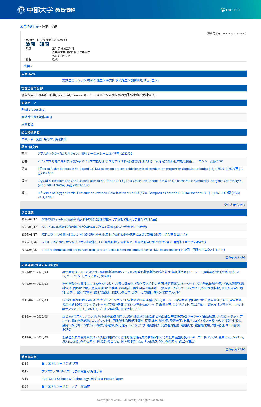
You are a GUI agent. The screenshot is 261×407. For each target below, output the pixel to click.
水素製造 (27, 124)
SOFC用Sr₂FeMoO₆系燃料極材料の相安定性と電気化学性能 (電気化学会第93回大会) (99, 219)
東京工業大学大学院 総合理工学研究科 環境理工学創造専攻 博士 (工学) (110, 80)
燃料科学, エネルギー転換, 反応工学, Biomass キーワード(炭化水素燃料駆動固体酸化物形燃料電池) (88, 95)
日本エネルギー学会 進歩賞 (60, 363)
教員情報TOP (29, 26)
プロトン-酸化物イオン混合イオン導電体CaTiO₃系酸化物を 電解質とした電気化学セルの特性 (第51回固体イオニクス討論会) (124, 242)
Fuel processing (32, 109)
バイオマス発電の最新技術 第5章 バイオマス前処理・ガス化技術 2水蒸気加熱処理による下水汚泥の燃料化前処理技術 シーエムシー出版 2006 (130, 161)
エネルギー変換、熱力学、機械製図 (44, 139)
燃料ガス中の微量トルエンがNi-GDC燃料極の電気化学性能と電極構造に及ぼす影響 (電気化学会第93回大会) (114, 234)
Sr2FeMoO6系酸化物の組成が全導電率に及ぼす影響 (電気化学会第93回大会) (94, 226)
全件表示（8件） (236, 349)
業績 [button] (27, 66)
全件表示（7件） (236, 257)
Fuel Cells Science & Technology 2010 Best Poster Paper (82, 378)
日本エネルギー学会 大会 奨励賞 (66, 386)
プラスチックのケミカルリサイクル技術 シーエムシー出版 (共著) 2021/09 (85, 153)
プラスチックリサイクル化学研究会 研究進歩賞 (72, 371)
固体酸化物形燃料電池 (36, 117)
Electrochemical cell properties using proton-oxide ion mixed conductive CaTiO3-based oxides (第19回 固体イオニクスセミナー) (133, 249)
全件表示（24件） (235, 204)
